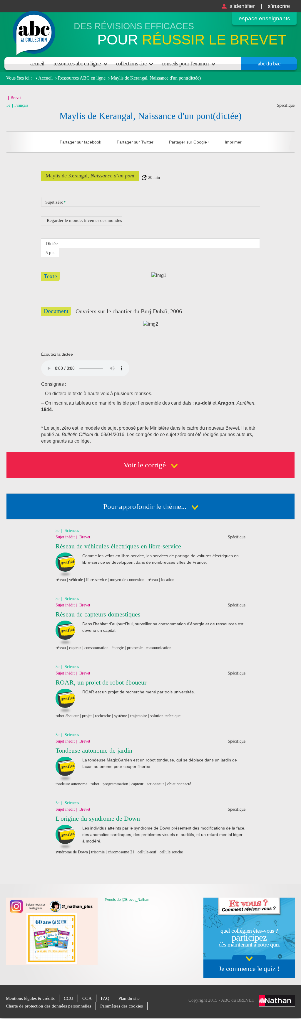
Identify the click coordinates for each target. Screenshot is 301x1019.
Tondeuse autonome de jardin (94, 750)
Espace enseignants (264, 18)
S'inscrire (279, 6)
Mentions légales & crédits (30, 998)
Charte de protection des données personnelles (48, 1006)
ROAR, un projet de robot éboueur (101, 682)
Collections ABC (131, 63)
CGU (68, 998)
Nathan (277, 1001)
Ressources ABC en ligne (77, 63)
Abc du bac (269, 63)
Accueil (37, 63)
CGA (87, 998)
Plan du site (129, 998)
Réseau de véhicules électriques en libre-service (118, 546)
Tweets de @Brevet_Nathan (127, 900)
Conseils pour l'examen (185, 63)
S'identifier (242, 6)
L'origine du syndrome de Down (98, 818)
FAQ (105, 998)
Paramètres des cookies (121, 1006)
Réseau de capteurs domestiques (98, 614)
